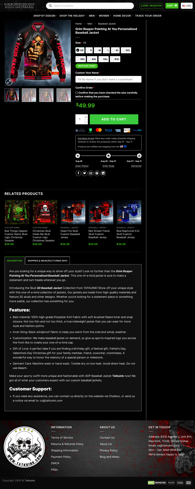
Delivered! (136, 166)
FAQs (54, 469)
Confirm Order (84, 87)
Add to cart (113, 119)
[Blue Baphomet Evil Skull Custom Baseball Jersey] (129, 212)
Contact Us (107, 437)
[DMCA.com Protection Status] (157, 482)
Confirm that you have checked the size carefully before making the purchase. (106, 94)
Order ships (108, 166)
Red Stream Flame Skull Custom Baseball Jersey (99, 234)
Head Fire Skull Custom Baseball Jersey (70, 234)
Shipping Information (64, 450)
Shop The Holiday (72, 15)
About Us (106, 444)
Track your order (148, 15)
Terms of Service (62, 437)
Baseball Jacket (107, 23)
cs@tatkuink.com (51, 400)
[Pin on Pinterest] (97, 173)
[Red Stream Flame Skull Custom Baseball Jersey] (101, 212)
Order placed (82, 166)
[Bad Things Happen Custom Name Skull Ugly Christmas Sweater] (17, 212)
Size (78, 42)
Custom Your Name (87, 72)
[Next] (65, 53)
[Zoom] (9, 82)
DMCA (55, 463)
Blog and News (109, 456)
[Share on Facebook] (78, 173)
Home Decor (122, 15)
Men (92, 15)
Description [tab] (14, 260)
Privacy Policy (109, 450)
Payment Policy (61, 456)
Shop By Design (44, 15)
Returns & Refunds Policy (67, 444)
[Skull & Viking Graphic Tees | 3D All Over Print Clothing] (19, 5)
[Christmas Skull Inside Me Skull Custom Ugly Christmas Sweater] (45, 212)
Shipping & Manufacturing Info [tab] (47, 260)
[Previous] (9, 53)
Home (78, 23)
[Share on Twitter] (84, 173)
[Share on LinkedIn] (103, 173)
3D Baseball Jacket (49, 288)
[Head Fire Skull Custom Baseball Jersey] (73, 212)
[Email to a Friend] (91, 173)
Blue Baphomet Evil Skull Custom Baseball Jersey (128, 234)
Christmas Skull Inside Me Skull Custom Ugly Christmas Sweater (44, 235)
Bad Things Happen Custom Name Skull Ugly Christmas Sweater (16, 235)
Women (104, 15)
